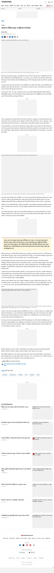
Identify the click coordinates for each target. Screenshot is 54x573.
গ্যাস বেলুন (5, 375)
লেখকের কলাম (13, 375)
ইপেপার (39, 538)
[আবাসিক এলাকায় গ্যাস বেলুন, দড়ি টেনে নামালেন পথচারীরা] (42, 459)
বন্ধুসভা (29, 538)
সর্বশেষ (2, 5)
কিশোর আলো (12, 538)
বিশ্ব (14, 5)
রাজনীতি (11, 5)
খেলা (25, 5)
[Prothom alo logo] (27, 535)
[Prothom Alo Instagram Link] (27, 545)
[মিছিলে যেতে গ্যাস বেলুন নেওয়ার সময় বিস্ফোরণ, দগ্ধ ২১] (42, 413)
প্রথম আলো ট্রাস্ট (24, 538)
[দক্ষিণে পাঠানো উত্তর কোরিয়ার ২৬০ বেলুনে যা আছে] (42, 490)
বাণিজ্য (18, 5)
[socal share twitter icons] (5, 37)
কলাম (2, 21)
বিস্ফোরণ (20, 375)
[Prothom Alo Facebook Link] (20, 545)
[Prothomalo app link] (22, 552)
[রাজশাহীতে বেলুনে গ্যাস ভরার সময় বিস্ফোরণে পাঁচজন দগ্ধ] (42, 428)
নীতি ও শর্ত (29, 558)
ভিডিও (41, 5)
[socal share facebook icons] (2, 37)
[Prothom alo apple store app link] (31, 552)
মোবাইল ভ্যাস (47, 538)
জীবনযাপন (37, 5)
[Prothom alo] (6, 2)
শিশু (26, 375)
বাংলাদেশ (7, 5)
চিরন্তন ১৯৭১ (34, 538)
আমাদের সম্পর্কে (11, 558)
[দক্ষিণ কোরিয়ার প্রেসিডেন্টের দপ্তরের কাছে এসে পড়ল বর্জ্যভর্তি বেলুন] (42, 475)
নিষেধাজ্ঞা (32, 375)
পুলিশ (38, 375)
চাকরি (32, 5)
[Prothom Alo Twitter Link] (24, 545)
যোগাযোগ (35, 558)
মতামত (21, 5)
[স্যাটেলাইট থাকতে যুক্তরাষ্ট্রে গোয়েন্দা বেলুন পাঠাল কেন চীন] (42, 521)
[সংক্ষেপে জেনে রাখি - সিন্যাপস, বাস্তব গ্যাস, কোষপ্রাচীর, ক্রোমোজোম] (42, 506)
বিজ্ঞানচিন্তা (18, 538)
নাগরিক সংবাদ (5, 538)
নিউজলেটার (41, 558)
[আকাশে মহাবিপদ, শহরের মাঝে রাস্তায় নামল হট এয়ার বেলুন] (42, 444)
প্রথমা (43, 538)
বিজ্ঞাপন (17, 558)
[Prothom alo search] (46, 2)
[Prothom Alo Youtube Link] (31, 545)
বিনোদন (28, 5)
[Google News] (34, 545)
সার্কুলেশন (23, 558)
